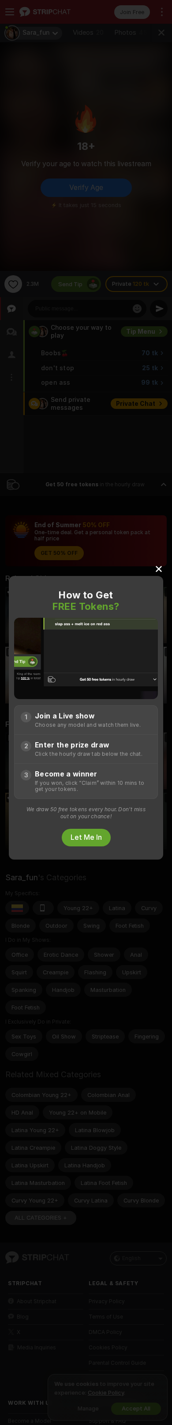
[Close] (159, 568)
